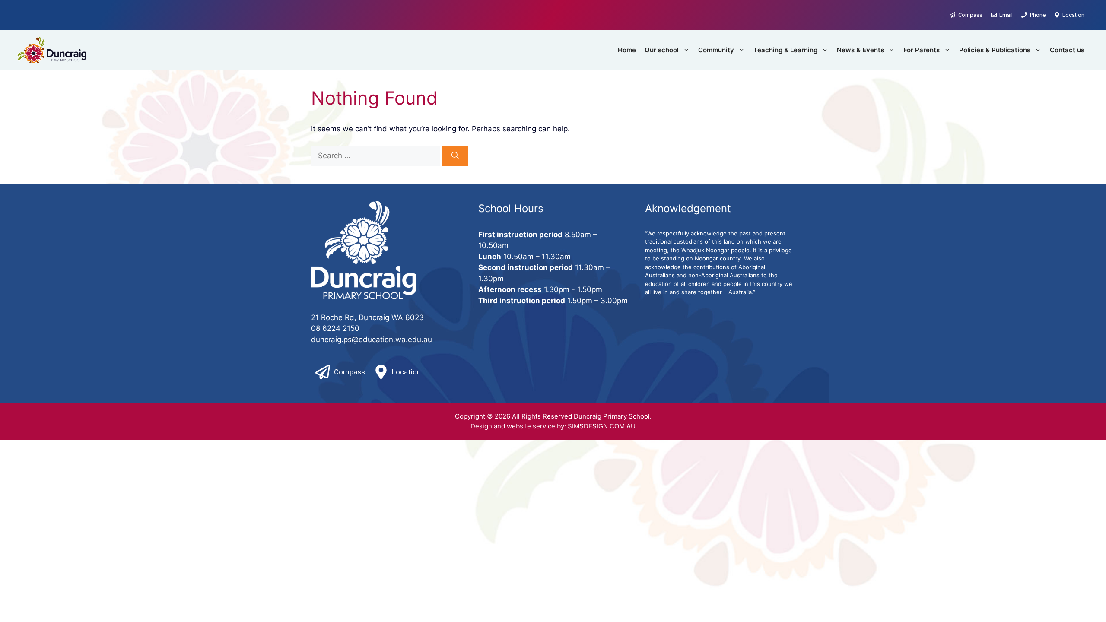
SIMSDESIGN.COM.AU (602, 426)
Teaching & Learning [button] (785, 50)
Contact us (1067, 50)
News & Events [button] (860, 50)
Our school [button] (662, 50)
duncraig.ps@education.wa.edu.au (371, 339)
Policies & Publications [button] (994, 50)
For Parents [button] (921, 50)
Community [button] (716, 50)
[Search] (455, 156)
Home (627, 50)
